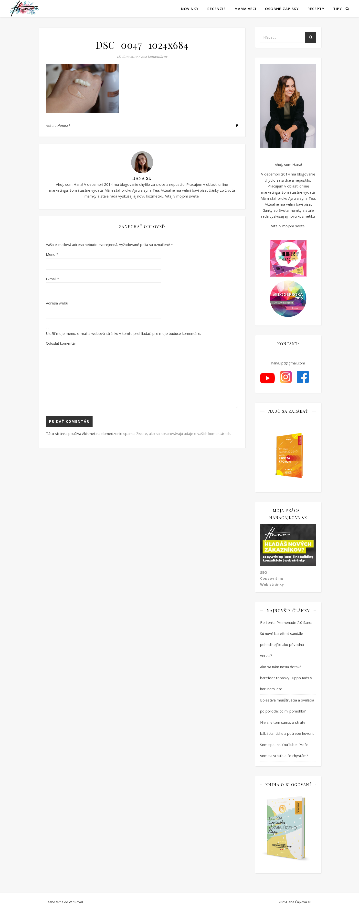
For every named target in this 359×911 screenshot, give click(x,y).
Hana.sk (64, 125)
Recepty (315, 8)
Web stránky (272, 584)
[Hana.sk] (24, 8)
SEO (263, 572)
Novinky (190, 8)
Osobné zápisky (282, 8)
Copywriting (271, 578)
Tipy (337, 8)
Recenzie (216, 8)
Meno (52, 254)
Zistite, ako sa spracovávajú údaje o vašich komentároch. (183, 433)
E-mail (52, 278)
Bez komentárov (154, 56)
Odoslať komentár (61, 343)
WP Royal (76, 902)
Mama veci (245, 8)
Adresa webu (57, 303)
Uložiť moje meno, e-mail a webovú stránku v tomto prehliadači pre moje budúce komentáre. (123, 333)
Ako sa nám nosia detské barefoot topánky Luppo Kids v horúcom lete (286, 677)
